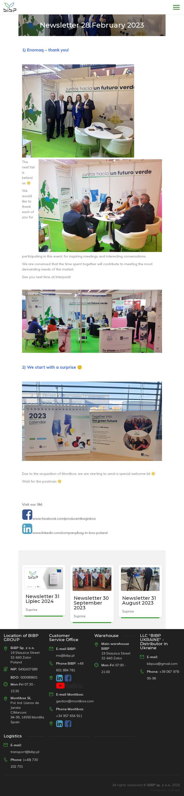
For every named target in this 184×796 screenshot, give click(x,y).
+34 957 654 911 (69, 716)
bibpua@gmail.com (162, 663)
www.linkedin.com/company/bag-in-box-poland (70, 533)
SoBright (174, 790)
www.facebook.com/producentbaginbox (64, 518)
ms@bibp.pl (65, 655)
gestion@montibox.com (75, 701)
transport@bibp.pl (25, 752)
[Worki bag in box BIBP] (10, 7)
